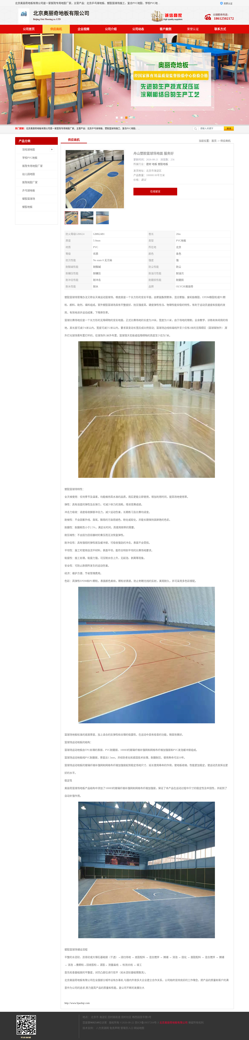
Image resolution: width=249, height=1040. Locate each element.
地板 (154, 164)
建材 (148, 164)
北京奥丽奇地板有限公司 (173, 1022)
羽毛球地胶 (28, 149)
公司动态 (138, 29)
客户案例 (165, 29)
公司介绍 (111, 29)
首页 (214, 140)
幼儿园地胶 (28, 174)
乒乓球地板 (28, 190)
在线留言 (155, 191)
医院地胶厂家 (30, 182)
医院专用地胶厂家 (32, 166)
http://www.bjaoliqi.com (77, 1003)
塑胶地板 (27, 207)
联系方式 (220, 29)
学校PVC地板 (29, 157)
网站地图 (139, 1028)
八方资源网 (102, 1028)
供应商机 (56, 29)
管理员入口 (126, 1028)
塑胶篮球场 (28, 198)
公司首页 (29, 29)
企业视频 (83, 29)
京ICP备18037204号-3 (147, 1022)
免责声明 (115, 1028)
